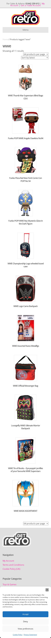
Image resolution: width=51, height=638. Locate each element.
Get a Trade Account (31, 5)
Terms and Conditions (13, 564)
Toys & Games (9, 584)
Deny (25, 621)
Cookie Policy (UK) (11, 568)
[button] (47, 590)
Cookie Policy (17, 635)
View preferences (25, 628)
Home (5, 39)
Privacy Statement (30, 635)
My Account (8, 560)
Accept (25, 614)
